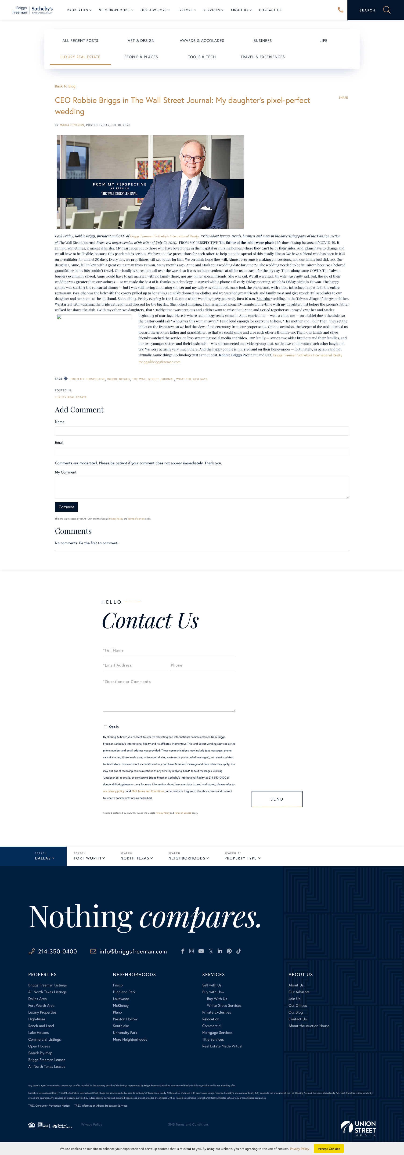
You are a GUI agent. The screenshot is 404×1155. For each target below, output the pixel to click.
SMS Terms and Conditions (148, 791)
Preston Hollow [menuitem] (125, 1019)
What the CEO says (192, 379)
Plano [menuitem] (117, 1012)
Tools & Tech (202, 56)
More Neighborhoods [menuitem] (130, 1039)
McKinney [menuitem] (121, 1005)
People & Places (141, 56)
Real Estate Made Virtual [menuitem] (222, 1046)
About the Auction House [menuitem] (309, 1025)
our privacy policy (113, 791)
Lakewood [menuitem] (121, 998)
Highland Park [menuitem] (124, 991)
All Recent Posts (80, 40)
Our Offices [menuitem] (298, 1005)
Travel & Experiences (263, 56)
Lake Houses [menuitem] (38, 1032)
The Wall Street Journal (153, 379)
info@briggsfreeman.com (133, 951)
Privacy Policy (116, 518)
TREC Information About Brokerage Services (100, 1106)
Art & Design (141, 40)
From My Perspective (88, 379)
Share (343, 98)
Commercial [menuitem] (211, 1025)
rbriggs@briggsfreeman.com (159, 362)
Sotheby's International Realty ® (44, 1092)
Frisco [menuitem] (118, 985)
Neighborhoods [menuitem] (114, 10)
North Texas (134, 858)
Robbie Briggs (118, 379)
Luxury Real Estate (81, 56)
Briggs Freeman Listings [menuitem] (47, 985)
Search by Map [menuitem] (40, 1052)
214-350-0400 (340, 10)
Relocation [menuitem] (210, 1019)
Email (59, 442)
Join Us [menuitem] (294, 998)
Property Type (241, 858)
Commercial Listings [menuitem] (44, 1039)
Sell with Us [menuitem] (211, 985)
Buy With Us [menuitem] (217, 998)
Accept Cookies (329, 1148)
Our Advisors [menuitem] (154, 10)
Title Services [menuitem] (213, 1039)
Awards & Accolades (202, 40)
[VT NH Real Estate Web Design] (358, 1128)
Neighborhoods (187, 858)
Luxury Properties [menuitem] (42, 1012)
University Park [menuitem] (125, 1032)
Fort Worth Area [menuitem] (41, 1005)
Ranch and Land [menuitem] (41, 1025)
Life (323, 40)
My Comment (65, 472)
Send (277, 799)
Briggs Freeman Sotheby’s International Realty (164, 236)
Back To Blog (65, 86)
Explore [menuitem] (185, 10)
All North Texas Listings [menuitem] (47, 991)
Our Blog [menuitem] (296, 1012)
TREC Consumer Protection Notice (49, 1106)
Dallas (43, 858)
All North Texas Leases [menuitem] (46, 1066)
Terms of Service (136, 518)
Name (59, 421)
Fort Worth (87, 858)
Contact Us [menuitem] (270, 10)
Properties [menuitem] (77, 10)
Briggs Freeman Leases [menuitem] (46, 1059)
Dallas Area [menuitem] (37, 998)
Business (263, 40)
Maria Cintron (72, 125)
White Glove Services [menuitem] (224, 1005)
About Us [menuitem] (240, 10)
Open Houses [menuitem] (39, 1046)
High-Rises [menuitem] (36, 1019)
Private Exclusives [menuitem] (216, 1012)
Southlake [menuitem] (121, 1025)
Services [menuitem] (211, 10)
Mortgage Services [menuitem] (217, 1032)
